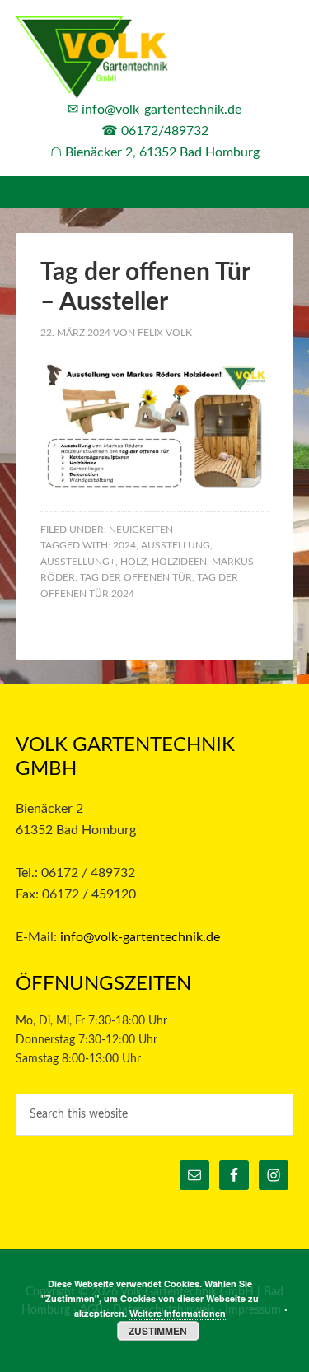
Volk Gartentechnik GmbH (155, 57)
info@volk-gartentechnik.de (161, 109)
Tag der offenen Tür (136, 577)
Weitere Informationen (177, 1313)
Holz (133, 562)
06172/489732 (164, 131)
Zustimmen (158, 1330)
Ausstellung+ (77, 562)
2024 (124, 545)
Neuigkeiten (141, 529)
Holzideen (179, 562)
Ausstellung (175, 545)
